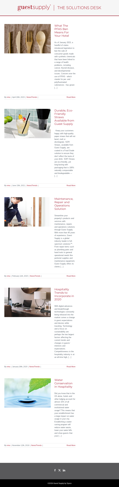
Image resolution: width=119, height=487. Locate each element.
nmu (8, 97)
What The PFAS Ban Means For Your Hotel (62, 30)
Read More (71, 97)
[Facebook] (55, 470)
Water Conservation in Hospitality (63, 383)
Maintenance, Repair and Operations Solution (63, 204)
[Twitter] (59, 470)
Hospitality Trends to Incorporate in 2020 (64, 294)
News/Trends (32, 97)
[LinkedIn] (64, 470)
